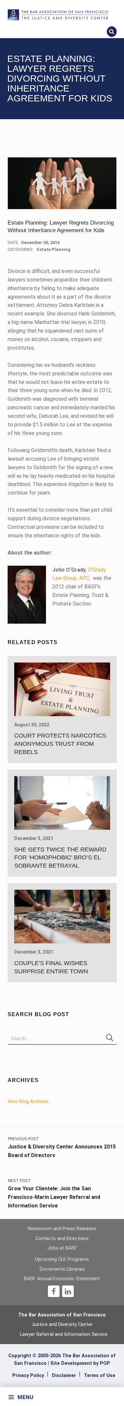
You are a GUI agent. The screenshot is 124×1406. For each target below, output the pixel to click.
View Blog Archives (28, 1101)
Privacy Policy (28, 1375)
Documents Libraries (62, 1269)
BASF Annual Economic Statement (62, 1279)
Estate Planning (53, 249)
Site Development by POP (80, 1363)
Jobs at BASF (62, 1248)
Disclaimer (64, 1375)
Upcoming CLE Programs (62, 1259)
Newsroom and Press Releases (62, 1228)
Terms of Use (99, 1375)
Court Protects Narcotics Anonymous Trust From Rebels (60, 743)
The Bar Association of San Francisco (62, 1315)
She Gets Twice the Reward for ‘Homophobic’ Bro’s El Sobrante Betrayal (60, 857)
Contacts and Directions (62, 1238)
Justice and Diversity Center (62, 1324)
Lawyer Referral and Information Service (63, 1334)
